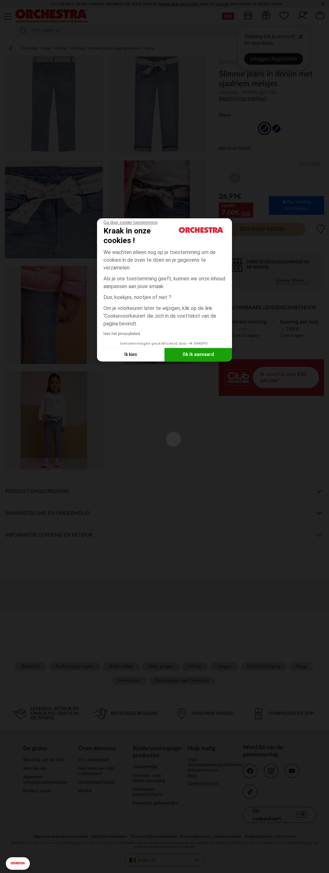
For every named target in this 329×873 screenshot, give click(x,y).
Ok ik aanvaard (198, 354)
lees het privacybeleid (121, 334)
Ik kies (130, 354)
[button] (18, 863)
